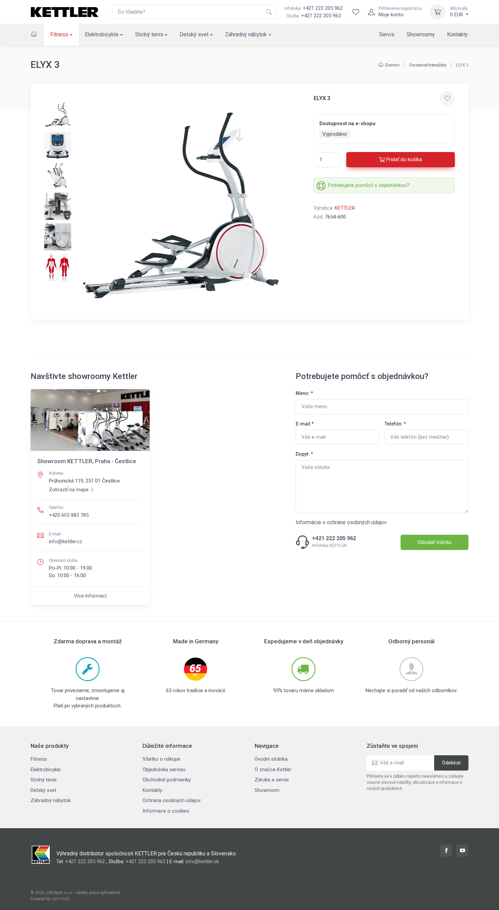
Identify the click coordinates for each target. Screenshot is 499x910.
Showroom (267, 790)
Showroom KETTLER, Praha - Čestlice (86, 461)
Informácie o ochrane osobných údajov (341, 522)
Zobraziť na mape (69, 490)
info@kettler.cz (65, 541)
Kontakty (457, 34)
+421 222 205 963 (321, 16)
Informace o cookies (166, 811)
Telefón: (395, 423)
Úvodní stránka (271, 759)
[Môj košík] (437, 12)
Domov (392, 65)
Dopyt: (304, 454)
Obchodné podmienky (167, 780)
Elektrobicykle (101, 34)
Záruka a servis (272, 780)
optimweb (61, 898)
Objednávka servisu (164, 769)
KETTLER (345, 208)
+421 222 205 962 (313, 8)
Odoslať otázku (434, 542)
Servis (386, 34)
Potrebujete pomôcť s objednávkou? (368, 185)
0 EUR (458, 12)
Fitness (59, 34)
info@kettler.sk (202, 861)
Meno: (304, 393)
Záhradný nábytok (246, 34)
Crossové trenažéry (427, 65)
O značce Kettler (273, 769)
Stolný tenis (149, 34)
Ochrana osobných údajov (172, 800)
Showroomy (421, 34)
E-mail (305, 423)
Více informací (90, 596)
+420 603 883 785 (69, 515)
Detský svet (194, 34)
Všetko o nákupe (161, 759)
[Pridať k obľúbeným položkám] (447, 98)
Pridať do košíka (404, 159)
